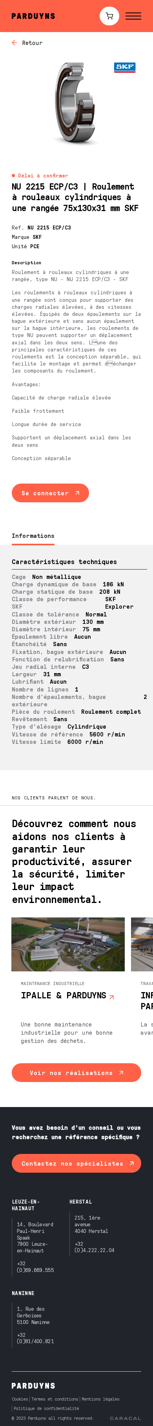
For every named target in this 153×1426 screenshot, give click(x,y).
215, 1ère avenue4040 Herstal (91, 1224)
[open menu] (133, 16)
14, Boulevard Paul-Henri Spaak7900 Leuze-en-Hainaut (35, 1237)
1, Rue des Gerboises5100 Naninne (33, 1315)
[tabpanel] (76, 657)
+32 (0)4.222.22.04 (94, 1247)
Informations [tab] (33, 535)
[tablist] (76, 536)
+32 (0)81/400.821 (35, 1338)
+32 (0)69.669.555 (35, 1266)
